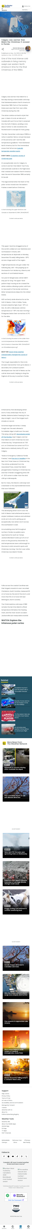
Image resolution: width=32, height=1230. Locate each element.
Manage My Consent (8, 1105)
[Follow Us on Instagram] (8, 1156)
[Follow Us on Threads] (22, 1156)
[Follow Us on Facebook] (4, 1156)
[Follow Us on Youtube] (13, 1156)
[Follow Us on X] (26, 1156)
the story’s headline (19, 458)
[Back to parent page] (4, 8)
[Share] (2, 49)
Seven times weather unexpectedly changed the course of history (14, 355)
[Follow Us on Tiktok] (17, 1156)
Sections (25, 10)
